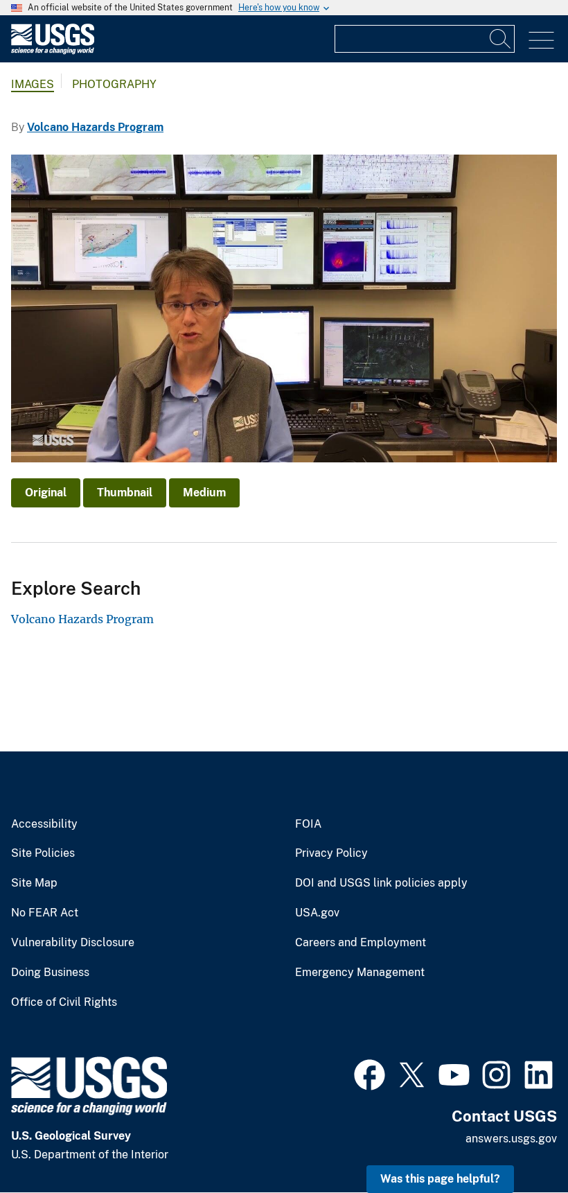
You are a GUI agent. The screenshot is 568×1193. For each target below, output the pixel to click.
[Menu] (541, 40)
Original (45, 492)
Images (32, 84)
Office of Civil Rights (64, 1002)
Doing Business (50, 972)
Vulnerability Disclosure (72, 943)
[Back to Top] (517, 1142)
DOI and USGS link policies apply (381, 883)
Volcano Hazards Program (95, 127)
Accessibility (44, 824)
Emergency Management (360, 972)
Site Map (34, 883)
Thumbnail (124, 492)
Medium (204, 492)
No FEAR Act (44, 913)
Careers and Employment (360, 943)
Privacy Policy (331, 853)
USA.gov (317, 913)
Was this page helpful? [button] (440, 1178)
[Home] (52, 51)
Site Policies (43, 853)
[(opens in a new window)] (369, 1073)
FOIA (308, 824)
